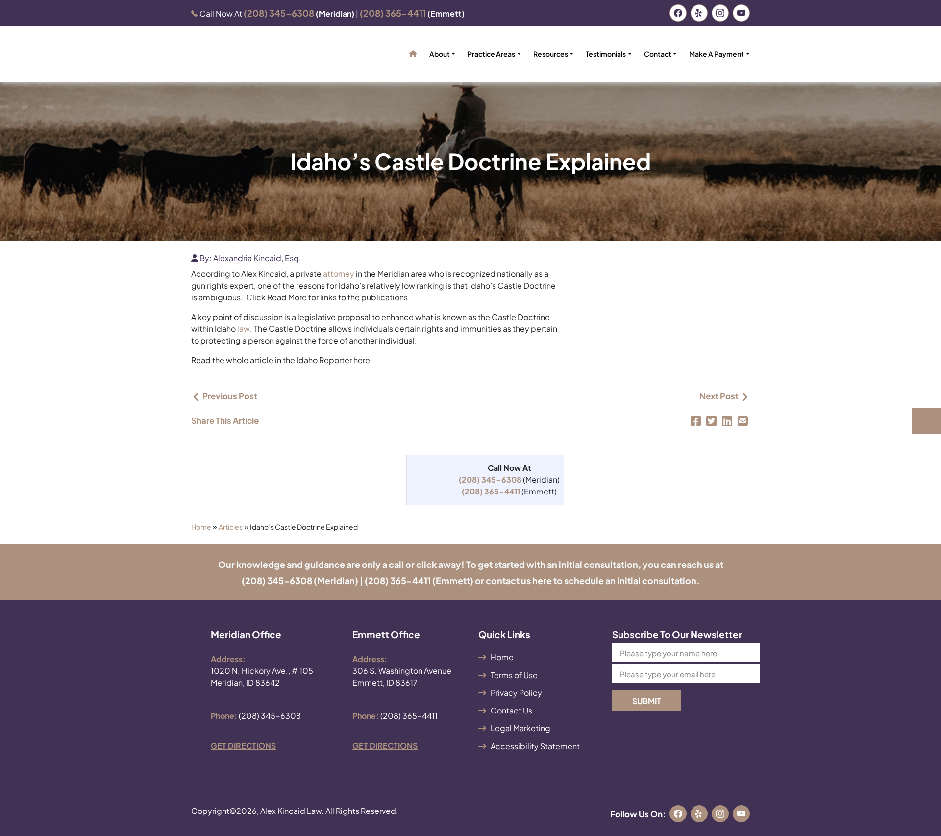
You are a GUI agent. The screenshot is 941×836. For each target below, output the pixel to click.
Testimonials (606, 53)
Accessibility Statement (535, 746)
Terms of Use (514, 675)
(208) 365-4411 (398, 580)
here (542, 580)
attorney (338, 274)
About (439, 53)
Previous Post (229, 396)
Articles (231, 526)
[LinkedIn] (727, 421)
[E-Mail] (743, 421)
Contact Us (511, 710)
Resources (550, 53)
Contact (657, 53)
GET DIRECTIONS (243, 745)
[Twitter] (711, 421)
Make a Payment (716, 53)
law (243, 328)
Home (201, 526)
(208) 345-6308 (277, 580)
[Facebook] (696, 421)
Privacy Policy (516, 693)
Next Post (719, 396)
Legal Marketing (520, 728)
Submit (646, 701)
